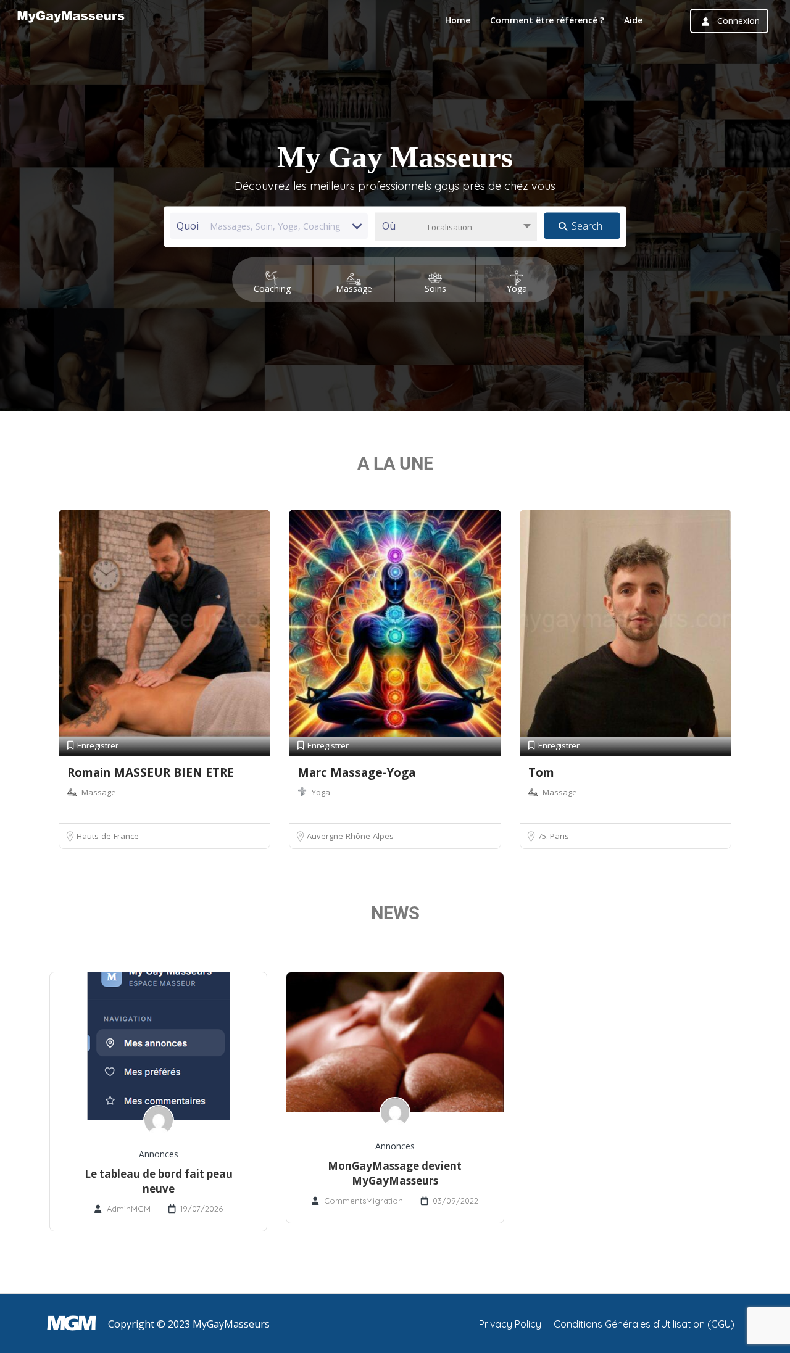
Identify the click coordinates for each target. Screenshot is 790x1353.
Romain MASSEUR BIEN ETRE (150, 772)
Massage (98, 792)
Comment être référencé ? (547, 20)
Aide (633, 20)
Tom (541, 772)
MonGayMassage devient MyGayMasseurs (395, 1173)
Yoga (321, 792)
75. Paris (553, 836)
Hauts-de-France (108, 836)
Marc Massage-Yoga (356, 772)
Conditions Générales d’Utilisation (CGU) (644, 1324)
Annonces (158, 1154)
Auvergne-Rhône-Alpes (350, 836)
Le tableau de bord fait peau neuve (159, 1181)
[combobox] (456, 227)
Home (457, 20)
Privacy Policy (510, 1324)
